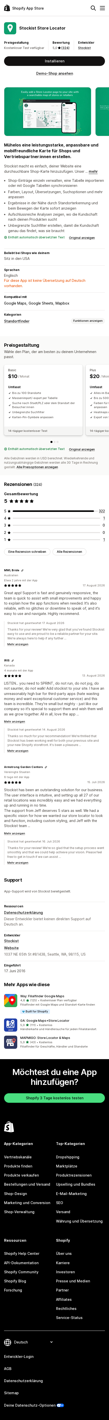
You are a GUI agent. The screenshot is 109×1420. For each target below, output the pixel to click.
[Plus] (54, 442)
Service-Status (69, 1317)
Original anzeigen (82, 238)
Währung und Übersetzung (79, 1221)
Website (11, 948)
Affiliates (64, 1299)
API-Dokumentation (21, 1263)
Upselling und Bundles (75, 1184)
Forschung (13, 1290)
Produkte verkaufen (21, 1175)
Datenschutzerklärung (23, 912)
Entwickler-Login (18, 1356)
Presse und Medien (73, 1281)
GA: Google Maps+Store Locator (44, 1021)
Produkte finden (18, 1166)
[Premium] (58, 442)
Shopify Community (21, 1272)
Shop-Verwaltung (19, 1212)
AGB (7, 1368)
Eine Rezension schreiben (27, 552)
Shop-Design (15, 1193)
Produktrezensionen (74, 1175)
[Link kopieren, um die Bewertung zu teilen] (22, 570)
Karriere (63, 1263)
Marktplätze (66, 1166)
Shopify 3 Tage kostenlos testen (54, 1098)
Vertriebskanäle (18, 1157)
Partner (62, 1290)
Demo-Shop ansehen (54, 73)
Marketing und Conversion (27, 1203)
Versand (63, 1212)
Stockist (84, 48)
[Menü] (102, 8)
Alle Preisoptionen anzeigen (37, 467)
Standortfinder (16, 321)
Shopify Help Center (21, 1253)
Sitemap (11, 1393)
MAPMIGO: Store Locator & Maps (45, 1038)
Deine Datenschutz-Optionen (30, 1405)
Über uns (64, 1253)
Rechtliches (66, 1308)
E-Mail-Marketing (71, 1193)
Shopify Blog (15, 1281)
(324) (65, 48)
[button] (54, 1004)
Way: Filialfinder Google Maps (42, 996)
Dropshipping (67, 1157)
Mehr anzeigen (17, 644)
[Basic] (51, 442)
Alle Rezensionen (69, 552)
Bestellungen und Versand (27, 1184)
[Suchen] (93, 8)
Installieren (54, 61)
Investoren (65, 1272)
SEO (59, 1203)
